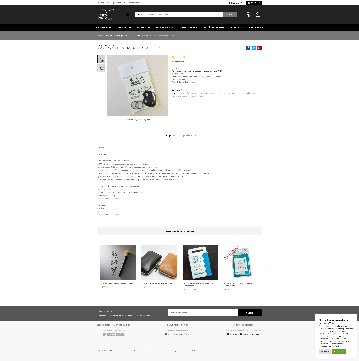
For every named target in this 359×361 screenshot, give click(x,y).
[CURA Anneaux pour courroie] (248, 48)
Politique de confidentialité (180, 351)
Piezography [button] (103, 27)
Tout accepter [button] (339, 351)
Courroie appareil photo (242, 93)
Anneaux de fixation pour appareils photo (194, 93)
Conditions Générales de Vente (159, 351)
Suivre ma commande (134, 2)
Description (169, 135)
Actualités (104, 2)
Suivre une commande (124, 351)
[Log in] (259, 15)
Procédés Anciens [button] (213, 27)
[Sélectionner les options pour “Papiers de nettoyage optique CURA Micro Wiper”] (197, 278)
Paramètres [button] (325, 351)
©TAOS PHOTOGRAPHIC (107, 351)
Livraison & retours (140, 351)
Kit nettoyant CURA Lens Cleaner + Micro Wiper (239, 284)
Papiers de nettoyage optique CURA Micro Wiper (198, 284)
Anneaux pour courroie (221, 93)
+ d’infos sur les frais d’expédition (178, 334)
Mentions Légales (197, 351)
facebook (255, 2)
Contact (117, 2)
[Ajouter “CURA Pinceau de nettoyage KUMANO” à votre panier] (114, 278)
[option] (118, 268)
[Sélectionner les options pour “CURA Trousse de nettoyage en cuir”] (156, 278)
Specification (189, 135)
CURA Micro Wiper (196, 96)
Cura (255, 93)
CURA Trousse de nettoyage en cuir (156, 283)
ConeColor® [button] (124, 27)
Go (230, 14)
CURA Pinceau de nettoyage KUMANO (117, 283)
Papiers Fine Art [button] (165, 27)
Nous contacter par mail (250, 334)
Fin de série (256, 27)
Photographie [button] (188, 27)
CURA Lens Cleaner (180, 96)
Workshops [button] (237, 27)
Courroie (184, 90)
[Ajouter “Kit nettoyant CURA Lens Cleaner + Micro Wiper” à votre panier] (238, 278)
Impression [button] (143, 27)
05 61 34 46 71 (234, 334)
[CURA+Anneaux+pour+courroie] (254, 48)
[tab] (168, 136)
